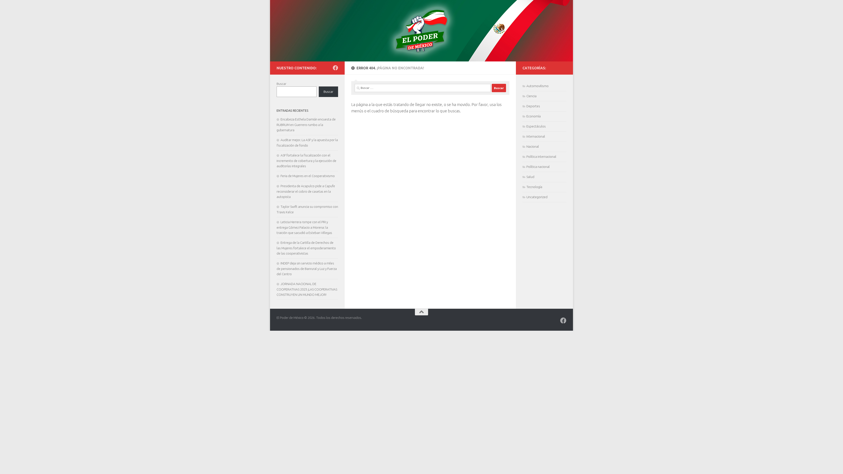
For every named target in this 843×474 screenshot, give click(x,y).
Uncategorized (537, 197)
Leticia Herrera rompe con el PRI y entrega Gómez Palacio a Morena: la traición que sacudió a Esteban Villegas (304, 227)
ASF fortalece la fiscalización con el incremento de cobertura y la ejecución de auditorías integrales (306, 160)
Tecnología (534, 187)
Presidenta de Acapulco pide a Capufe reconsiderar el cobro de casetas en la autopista (306, 191)
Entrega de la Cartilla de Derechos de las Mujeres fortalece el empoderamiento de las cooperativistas (306, 248)
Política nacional (538, 167)
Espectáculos (536, 126)
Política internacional (541, 156)
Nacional (532, 146)
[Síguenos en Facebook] (335, 67)
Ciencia (531, 96)
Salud (530, 177)
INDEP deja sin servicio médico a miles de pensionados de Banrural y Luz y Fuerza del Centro (307, 268)
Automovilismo (537, 86)
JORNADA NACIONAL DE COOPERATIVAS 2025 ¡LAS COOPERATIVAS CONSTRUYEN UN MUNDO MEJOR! (307, 289)
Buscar (281, 84)
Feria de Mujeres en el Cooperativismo (308, 176)
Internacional (535, 136)
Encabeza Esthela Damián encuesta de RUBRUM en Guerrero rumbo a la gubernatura (306, 124)
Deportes (533, 106)
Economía (533, 116)
